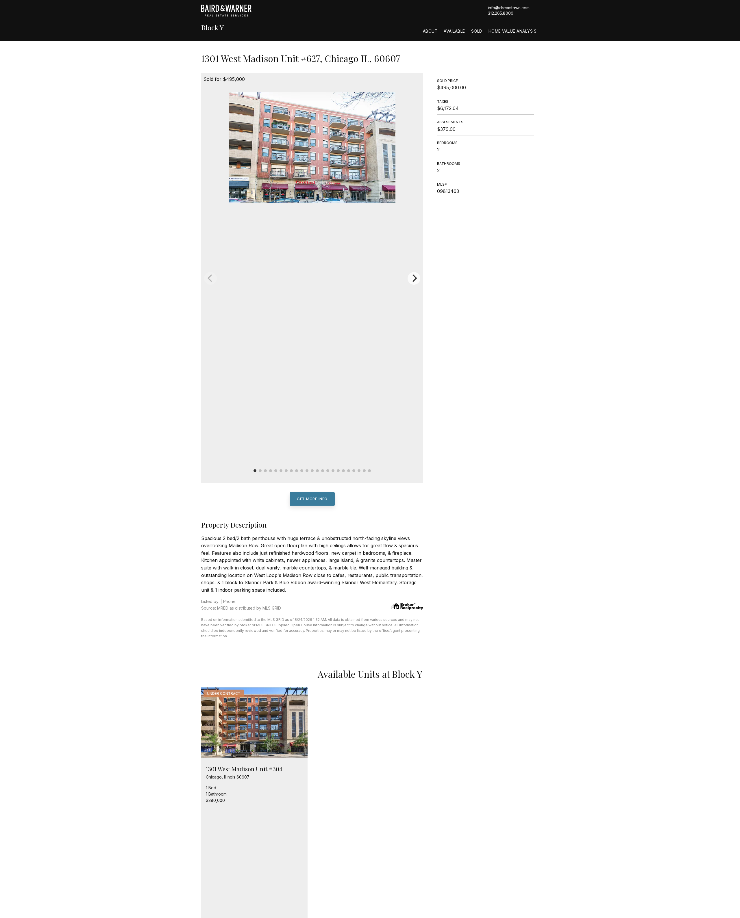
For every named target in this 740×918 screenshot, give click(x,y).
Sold (476, 31)
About (430, 31)
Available (454, 31)
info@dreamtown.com (509, 7)
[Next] (414, 278)
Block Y (212, 27)
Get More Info (312, 498)
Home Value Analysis (513, 31)
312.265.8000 (500, 13)
